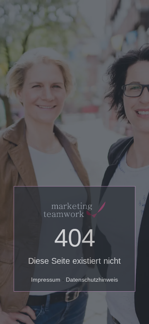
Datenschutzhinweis (92, 279)
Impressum (45, 279)
